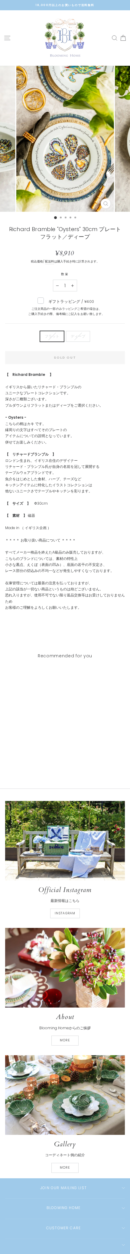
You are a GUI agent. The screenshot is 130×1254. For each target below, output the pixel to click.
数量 (65, 274)
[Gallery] (65, 1095)
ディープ (78, 336)
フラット (52, 336)
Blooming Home (64, 1207)
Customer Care (63, 1227)
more (65, 1040)
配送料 (49, 261)
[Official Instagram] (65, 841)
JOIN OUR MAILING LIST (63, 1187)
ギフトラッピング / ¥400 (66, 307)
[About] (65, 968)
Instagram (65, 913)
